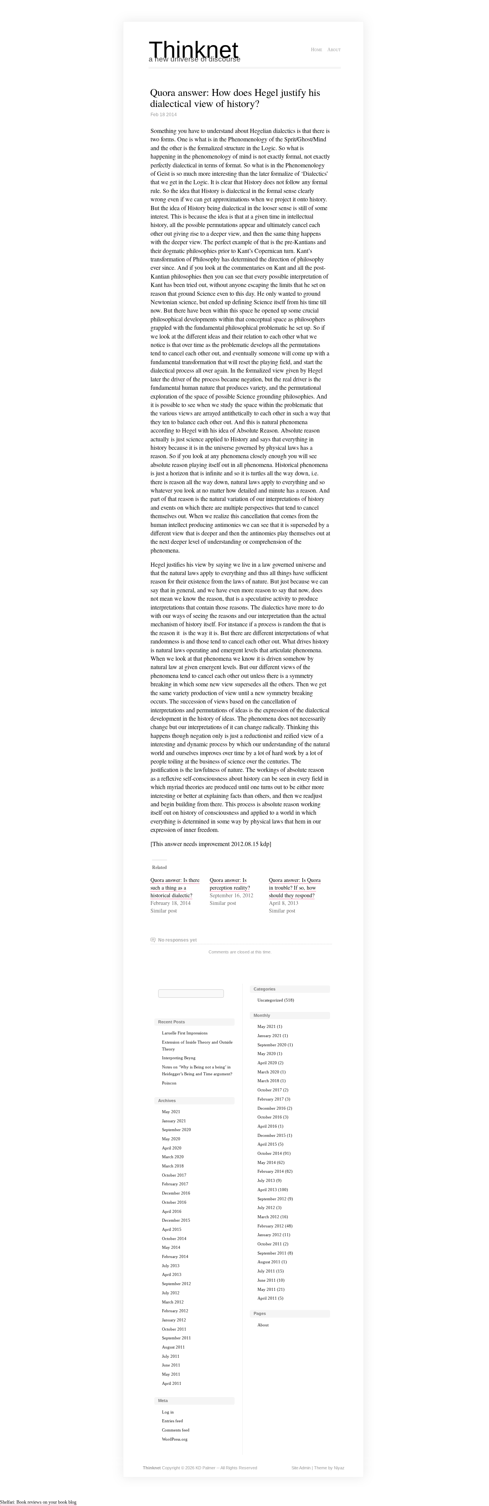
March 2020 (173, 1156)
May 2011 (171, 1374)
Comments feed (175, 1430)
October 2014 (174, 1238)
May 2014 (171, 1247)
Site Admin (301, 1467)
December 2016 (176, 1193)
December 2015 (176, 1220)
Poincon (169, 1083)
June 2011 (171, 1365)
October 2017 (174, 1175)
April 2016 (171, 1211)
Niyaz (339, 1467)
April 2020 (171, 1148)
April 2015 (171, 1229)
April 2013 (171, 1274)
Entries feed (172, 1420)
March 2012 (173, 1302)
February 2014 (175, 1256)
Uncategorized (270, 1000)
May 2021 (171, 1111)
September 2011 (176, 1338)
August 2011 (173, 1347)
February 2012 (175, 1310)
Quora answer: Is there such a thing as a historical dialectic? (175, 887)
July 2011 (171, 1356)
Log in (168, 1412)
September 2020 (176, 1129)
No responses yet (177, 940)
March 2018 (173, 1166)
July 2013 (171, 1265)
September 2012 (176, 1283)
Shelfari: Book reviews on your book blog (38, 1502)
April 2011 (171, 1383)
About (334, 49)
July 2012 (171, 1292)
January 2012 (174, 1320)
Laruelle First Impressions (184, 1033)
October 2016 (174, 1202)
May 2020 (171, 1138)
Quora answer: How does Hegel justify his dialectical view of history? (235, 97)
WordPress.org (175, 1439)
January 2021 (174, 1121)
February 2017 (175, 1184)
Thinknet (193, 50)
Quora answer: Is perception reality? (230, 883)
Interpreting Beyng (179, 1057)
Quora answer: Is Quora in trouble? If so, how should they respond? (295, 887)
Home (316, 49)
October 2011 (174, 1329)
